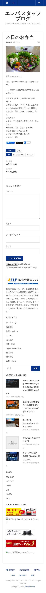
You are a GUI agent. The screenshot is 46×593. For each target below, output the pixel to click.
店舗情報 (9, 327)
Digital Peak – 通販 (13, 348)
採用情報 (9, 357)
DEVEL (8, 485)
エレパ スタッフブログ (23, 15)
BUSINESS (10, 481)
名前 (8, 223)
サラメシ (30, 155)
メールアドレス (13, 235)
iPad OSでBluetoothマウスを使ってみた (31, 423)
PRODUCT (10, 477)
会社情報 (9, 352)
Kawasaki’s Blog (19, 155)
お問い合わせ (11, 361)
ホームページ (11, 323)
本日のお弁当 (11, 164)
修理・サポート (12, 331)
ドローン (9, 335)
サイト (8, 246)
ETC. (8, 498)
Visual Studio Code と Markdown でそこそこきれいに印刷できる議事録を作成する (22, 387)
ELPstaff (9, 42)
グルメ (19, 151)
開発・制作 (10, 344)
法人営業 (9, 340)
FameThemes (30, 587)
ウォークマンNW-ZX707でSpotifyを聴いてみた (31, 456)
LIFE (7, 490)
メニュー (14, 3)
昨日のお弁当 (11, 172)
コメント (9, 191)
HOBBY (9, 494)
